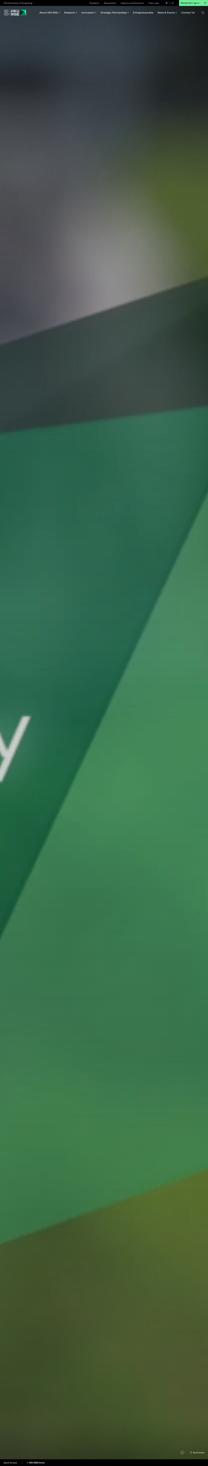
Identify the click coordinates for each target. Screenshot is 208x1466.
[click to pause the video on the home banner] (182, 1452)
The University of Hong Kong (18, 3)
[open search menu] (202, 12)
